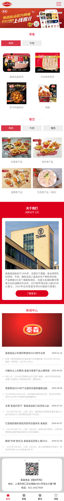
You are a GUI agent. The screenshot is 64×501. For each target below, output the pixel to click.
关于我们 (32, 208)
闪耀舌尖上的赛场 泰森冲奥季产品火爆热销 (27, 370)
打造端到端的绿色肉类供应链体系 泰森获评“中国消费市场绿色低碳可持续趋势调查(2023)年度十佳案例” (27, 423)
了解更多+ (32, 293)
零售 (32, 34)
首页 (8, 499)
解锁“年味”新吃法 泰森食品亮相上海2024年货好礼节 (27, 441)
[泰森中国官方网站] (9, 5)
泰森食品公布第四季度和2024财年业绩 (25, 353)
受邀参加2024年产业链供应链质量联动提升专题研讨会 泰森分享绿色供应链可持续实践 (27, 388)
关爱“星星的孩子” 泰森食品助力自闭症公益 (27, 405)
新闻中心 (32, 310)
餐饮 (32, 119)
